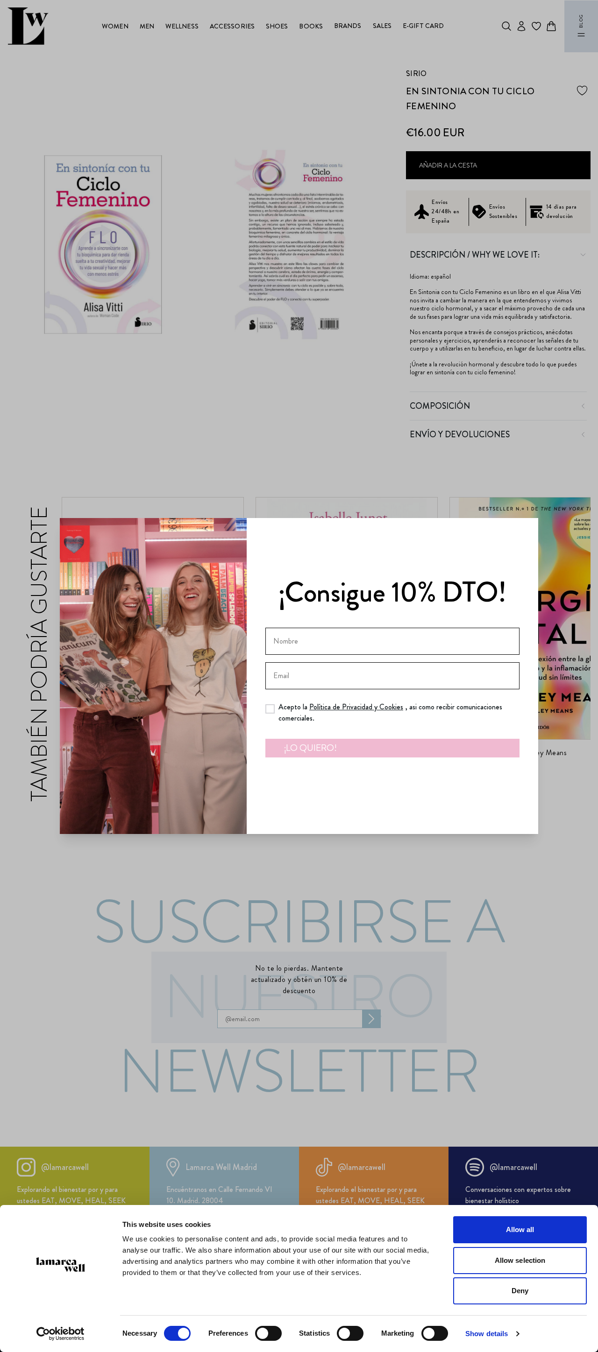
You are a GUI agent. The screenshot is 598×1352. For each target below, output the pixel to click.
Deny (520, 1291)
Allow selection (520, 1260)
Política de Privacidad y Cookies (356, 706)
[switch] (268, 1333)
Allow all (520, 1229)
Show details (486, 1334)
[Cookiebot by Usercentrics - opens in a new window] (60, 1334)
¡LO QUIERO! (310, 748)
